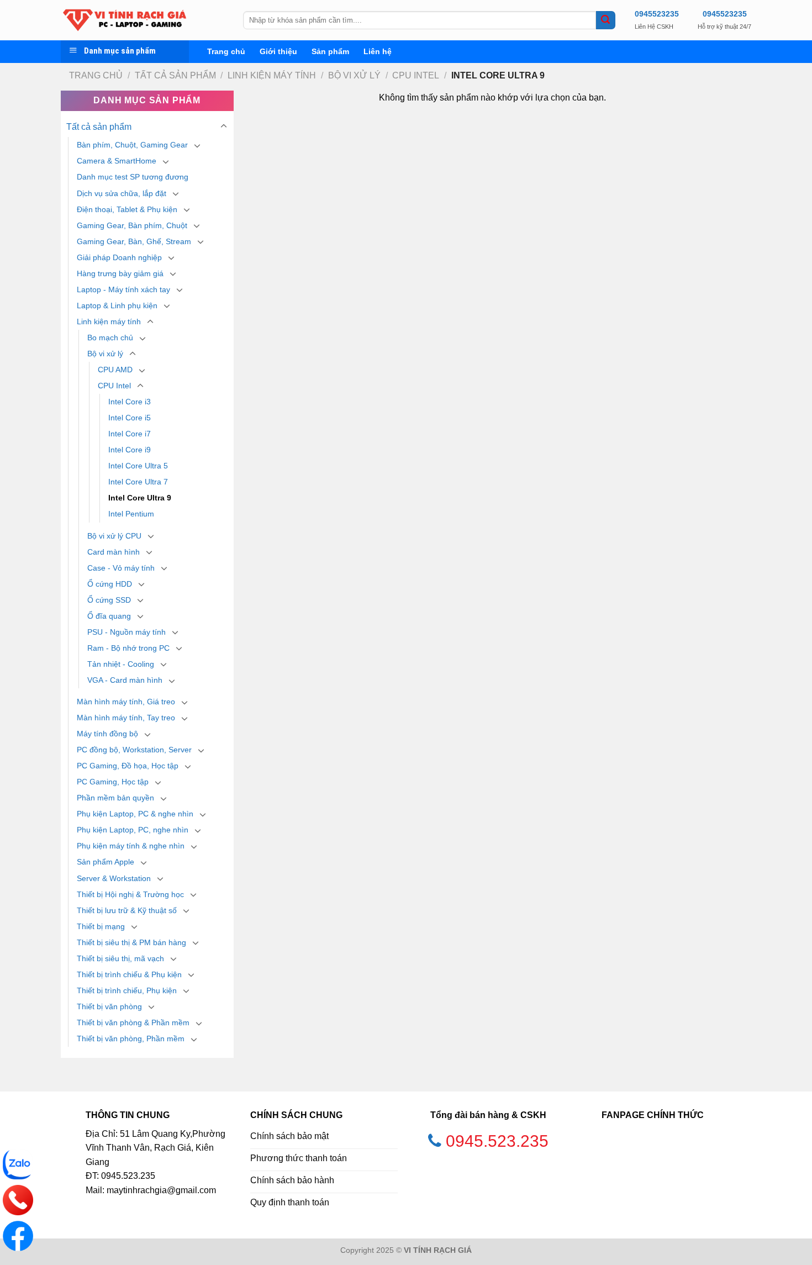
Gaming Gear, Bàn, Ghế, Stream (134, 241)
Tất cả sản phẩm (175, 75)
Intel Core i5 (129, 417)
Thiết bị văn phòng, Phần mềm (130, 1038)
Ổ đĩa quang (109, 616)
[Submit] (605, 20)
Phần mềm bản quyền (115, 797)
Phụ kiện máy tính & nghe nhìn (130, 845)
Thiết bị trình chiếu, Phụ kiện (127, 990)
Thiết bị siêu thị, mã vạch (120, 958)
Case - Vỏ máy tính (121, 567)
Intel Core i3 (129, 401)
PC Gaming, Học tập (113, 781)
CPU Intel (415, 75)
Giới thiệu (278, 51)
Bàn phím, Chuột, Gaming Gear (132, 144)
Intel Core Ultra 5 (138, 465)
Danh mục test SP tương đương (132, 176)
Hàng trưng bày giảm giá (120, 273)
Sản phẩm (330, 51)
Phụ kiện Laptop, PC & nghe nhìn (135, 813)
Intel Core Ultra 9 (139, 497)
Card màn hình (113, 551)
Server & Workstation (114, 878)
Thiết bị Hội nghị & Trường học (130, 894)
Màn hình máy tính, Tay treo (126, 717)
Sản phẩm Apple (105, 861)
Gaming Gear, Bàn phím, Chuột (132, 225)
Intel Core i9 (129, 449)
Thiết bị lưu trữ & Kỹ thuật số (127, 910)
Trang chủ (226, 51)
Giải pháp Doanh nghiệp (119, 257)
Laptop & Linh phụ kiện (117, 305)
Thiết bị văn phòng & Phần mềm (133, 1022)
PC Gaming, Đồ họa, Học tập (127, 765)
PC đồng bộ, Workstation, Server (134, 749)
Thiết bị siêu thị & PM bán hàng (131, 942)
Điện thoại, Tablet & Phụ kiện (127, 209)
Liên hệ (377, 51)
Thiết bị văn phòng (109, 1006)
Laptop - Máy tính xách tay (123, 289)
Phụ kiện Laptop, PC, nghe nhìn (132, 829)
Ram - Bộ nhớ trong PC (128, 648)
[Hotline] (18, 1200)
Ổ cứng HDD (109, 583)
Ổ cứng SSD (109, 599)
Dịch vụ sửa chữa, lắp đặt (121, 193)
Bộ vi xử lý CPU (114, 535)
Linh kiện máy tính (272, 75)
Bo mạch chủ (110, 337)
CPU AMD (115, 369)
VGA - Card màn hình (124, 680)
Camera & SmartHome (116, 160)
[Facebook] (18, 1236)
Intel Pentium (131, 513)
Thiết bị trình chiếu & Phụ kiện (129, 974)
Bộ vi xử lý (354, 75)
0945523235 (657, 13)
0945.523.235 (497, 1141)
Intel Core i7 (129, 433)
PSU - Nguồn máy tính (126, 632)
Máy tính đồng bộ (107, 733)
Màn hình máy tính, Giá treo (126, 701)
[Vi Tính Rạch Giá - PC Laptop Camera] (143, 20)
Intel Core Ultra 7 (138, 481)
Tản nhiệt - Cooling (120, 664)
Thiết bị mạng (101, 926)
